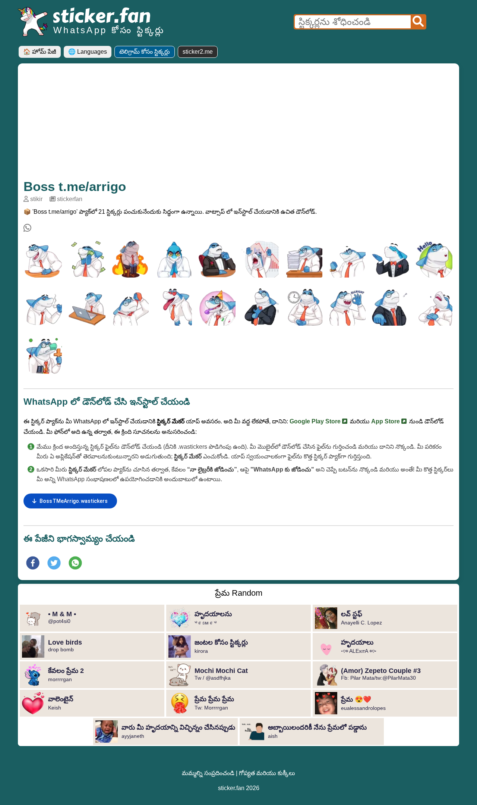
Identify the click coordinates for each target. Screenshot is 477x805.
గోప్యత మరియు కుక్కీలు (267, 773)
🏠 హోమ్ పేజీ (39, 51)
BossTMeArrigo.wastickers (74, 501)
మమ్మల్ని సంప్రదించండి (208, 773)
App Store (386, 421)
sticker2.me (198, 51)
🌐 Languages (87, 51)
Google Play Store (316, 421)
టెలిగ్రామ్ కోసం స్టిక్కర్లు (144, 51)
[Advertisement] (238, 125)
